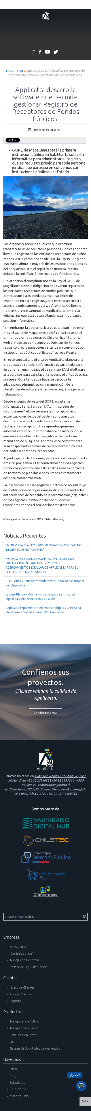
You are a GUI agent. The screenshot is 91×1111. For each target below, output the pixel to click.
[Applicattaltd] (55, 52)
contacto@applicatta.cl (54, 785)
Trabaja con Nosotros (24, 960)
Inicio (9, 70)
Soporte (15, 1001)
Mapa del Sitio (19, 1096)
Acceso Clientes (20, 994)
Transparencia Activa (23, 1021)
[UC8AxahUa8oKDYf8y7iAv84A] (47, 52)
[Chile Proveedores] (45, 891)
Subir (85, 1101)
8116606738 (68, 793)
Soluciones (17, 1082)
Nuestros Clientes (21, 987)
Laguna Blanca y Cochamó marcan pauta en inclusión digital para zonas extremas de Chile (41, 597)
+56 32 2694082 (38, 780)
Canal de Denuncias (23, 1035)
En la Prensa (17, 1089)
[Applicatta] (40, 52)
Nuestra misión (19, 946)
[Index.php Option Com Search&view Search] (33, 52)
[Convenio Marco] (45, 874)
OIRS (12, 1042)
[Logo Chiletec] (45, 840)
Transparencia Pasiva (23, 1028)
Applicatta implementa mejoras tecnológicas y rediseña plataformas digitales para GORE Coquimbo (43, 610)
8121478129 (48, 793)
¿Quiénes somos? (21, 953)
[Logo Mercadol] (45, 857)
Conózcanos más (45, 713)
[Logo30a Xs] (45, 15)
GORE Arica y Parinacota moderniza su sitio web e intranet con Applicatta (45, 583)
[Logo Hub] (45, 822)
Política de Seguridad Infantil (28, 967)
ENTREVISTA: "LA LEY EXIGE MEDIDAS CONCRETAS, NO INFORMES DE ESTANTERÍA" (44, 547)
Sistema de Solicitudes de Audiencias (34, 1048)
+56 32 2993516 (62, 780)
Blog (20, 70)
